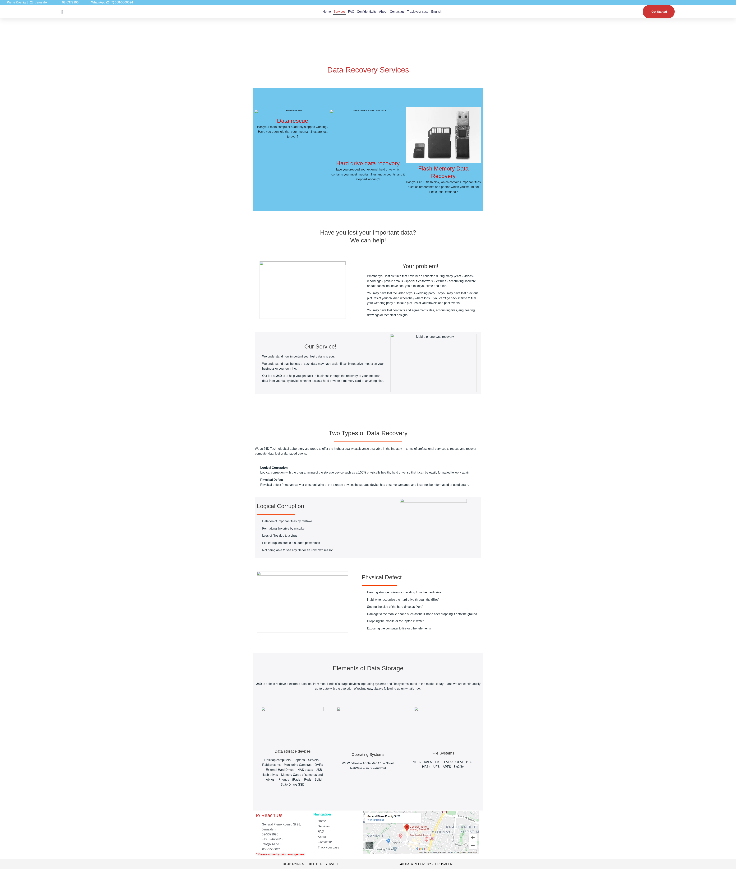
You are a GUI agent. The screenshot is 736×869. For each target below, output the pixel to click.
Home (327, 11)
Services (339, 11)
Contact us (397, 11)
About (383, 11)
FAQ (351, 11)
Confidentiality (366, 11)
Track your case (418, 11)
